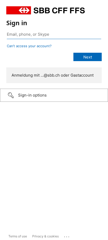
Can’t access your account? (29, 46)
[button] (54, 95)
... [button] (67, 235)
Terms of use (17, 236)
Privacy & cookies (45, 236)
